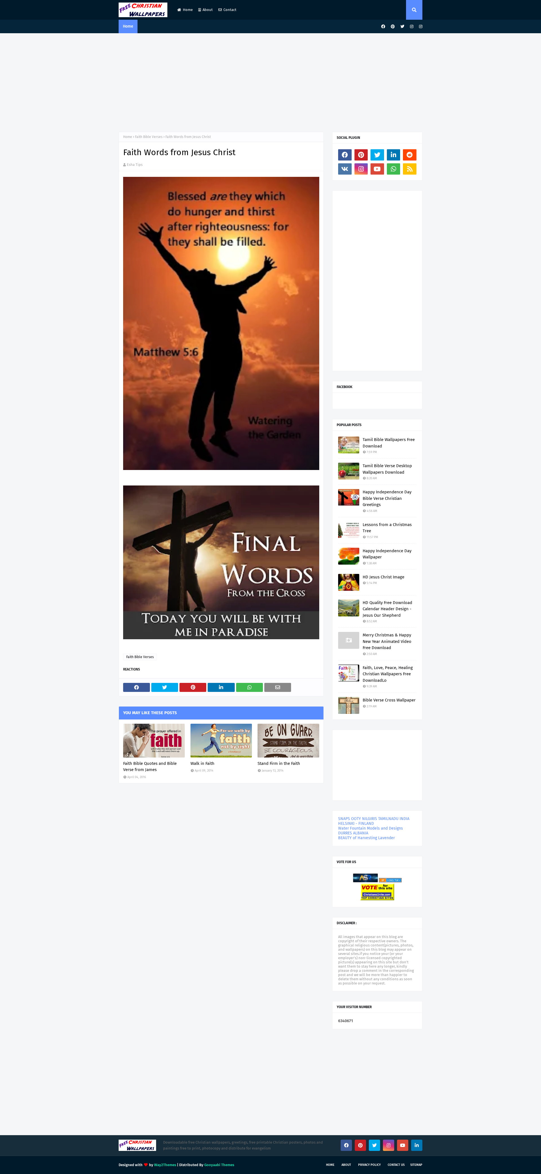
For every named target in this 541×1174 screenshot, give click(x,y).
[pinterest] (392, 27)
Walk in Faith (202, 763)
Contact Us (396, 1165)
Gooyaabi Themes (219, 1165)
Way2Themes (165, 1165)
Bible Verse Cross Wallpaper (389, 700)
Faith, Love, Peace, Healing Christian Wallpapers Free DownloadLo (388, 674)
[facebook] (383, 27)
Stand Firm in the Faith (279, 763)
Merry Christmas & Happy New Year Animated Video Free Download (387, 641)
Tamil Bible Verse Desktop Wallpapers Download (387, 469)
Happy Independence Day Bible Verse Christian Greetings (387, 498)
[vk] (345, 169)
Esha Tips (135, 164)
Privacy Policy (369, 1165)
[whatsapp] (393, 169)
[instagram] (412, 27)
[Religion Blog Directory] (390, 881)
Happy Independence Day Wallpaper (387, 554)
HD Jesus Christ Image (383, 577)
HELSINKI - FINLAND (356, 823)
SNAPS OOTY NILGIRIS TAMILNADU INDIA (373, 818)
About (208, 10)
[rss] (409, 169)
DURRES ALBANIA (353, 833)
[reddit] (409, 155)
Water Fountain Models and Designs (370, 828)
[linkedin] (393, 155)
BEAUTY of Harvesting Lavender (366, 838)
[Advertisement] (270, 81)
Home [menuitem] (128, 26)
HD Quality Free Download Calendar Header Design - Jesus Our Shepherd (387, 609)
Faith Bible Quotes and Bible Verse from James (150, 766)
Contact (229, 10)
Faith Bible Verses (149, 137)
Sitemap (416, 1165)
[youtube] (377, 169)
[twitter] (402, 27)
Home (188, 10)
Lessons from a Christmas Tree (387, 528)
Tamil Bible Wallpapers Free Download (389, 443)
